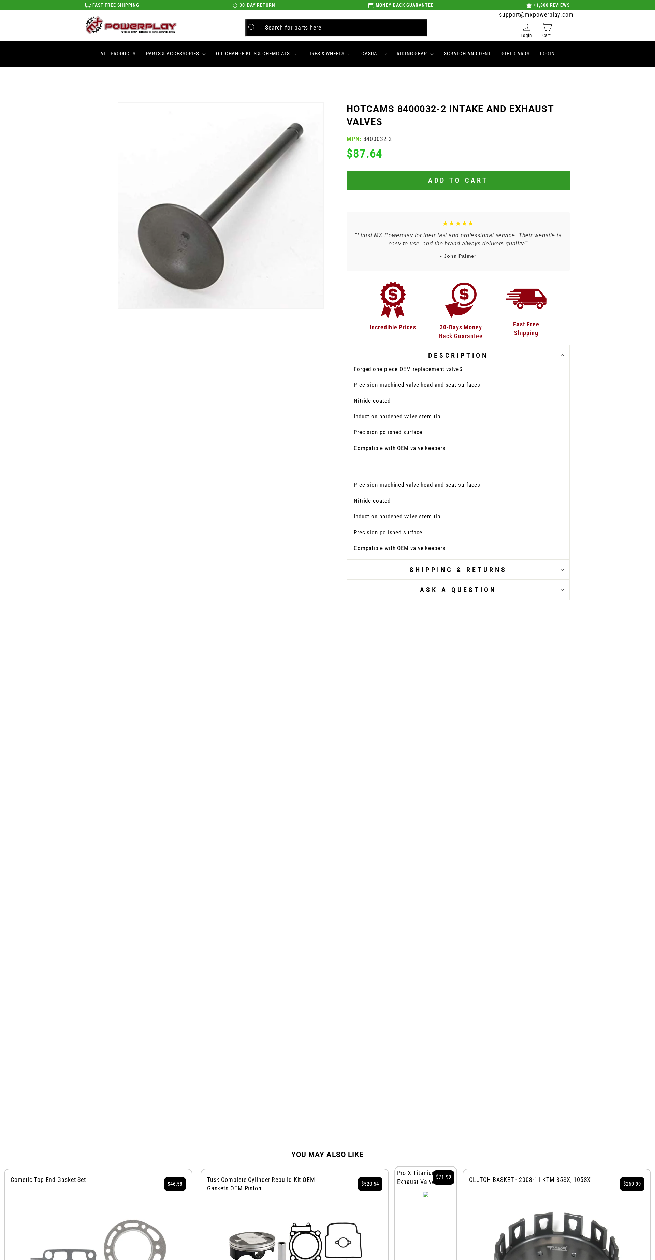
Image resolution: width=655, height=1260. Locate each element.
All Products (118, 54)
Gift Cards (515, 54)
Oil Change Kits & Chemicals (253, 54)
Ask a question (458, 590)
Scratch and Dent (467, 54)
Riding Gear (412, 54)
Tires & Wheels (326, 54)
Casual (371, 54)
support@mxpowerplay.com (536, 14)
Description (458, 355)
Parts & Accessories (173, 54)
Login (547, 54)
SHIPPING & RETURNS (458, 569)
